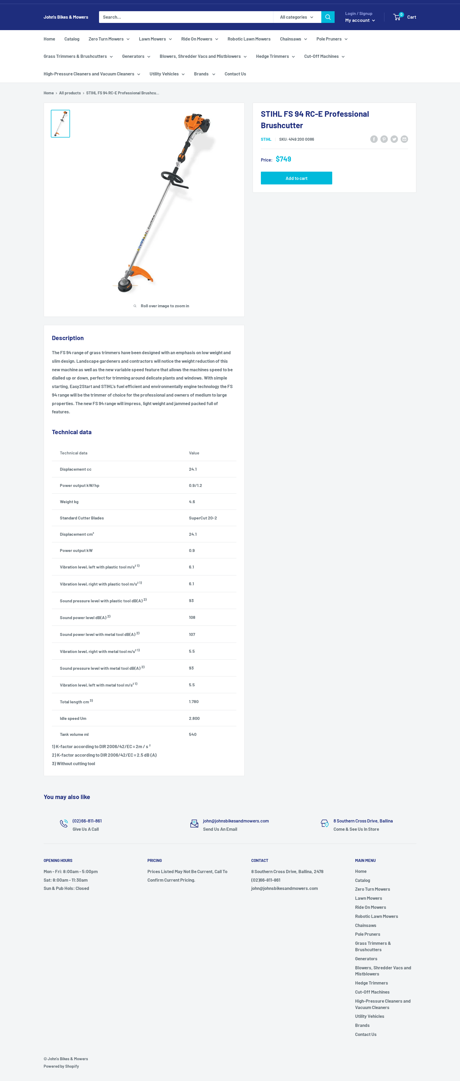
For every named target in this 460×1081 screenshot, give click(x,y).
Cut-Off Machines (321, 56)
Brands (202, 73)
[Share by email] (404, 138)
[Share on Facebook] (374, 138)
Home (49, 38)
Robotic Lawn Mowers (249, 38)
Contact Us (235, 73)
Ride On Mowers (196, 38)
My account (358, 20)
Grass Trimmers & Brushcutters (75, 56)
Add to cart (296, 178)
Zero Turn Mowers (106, 38)
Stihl (266, 139)
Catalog (71, 38)
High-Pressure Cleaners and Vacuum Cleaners (89, 73)
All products (70, 92)
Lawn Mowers (152, 38)
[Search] (328, 17)
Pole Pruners (329, 38)
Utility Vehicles (164, 73)
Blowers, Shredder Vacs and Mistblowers (200, 56)
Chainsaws (290, 38)
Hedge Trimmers (272, 56)
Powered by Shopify (61, 1066)
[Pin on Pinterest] (384, 138)
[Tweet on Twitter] (394, 138)
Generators (133, 56)
